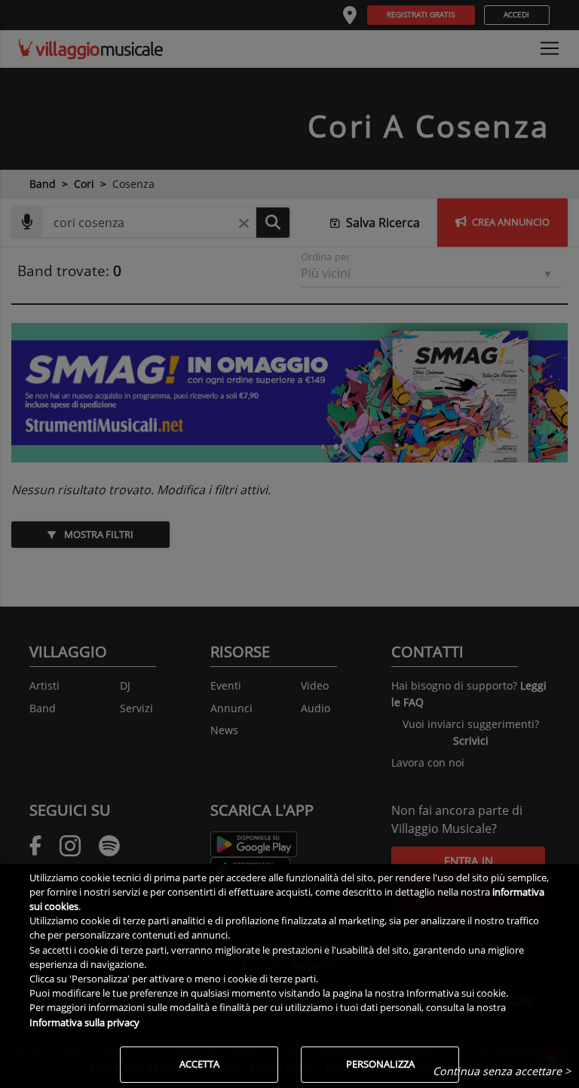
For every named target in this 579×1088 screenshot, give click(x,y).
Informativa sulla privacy (84, 1022)
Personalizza (380, 1064)
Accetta (199, 1064)
